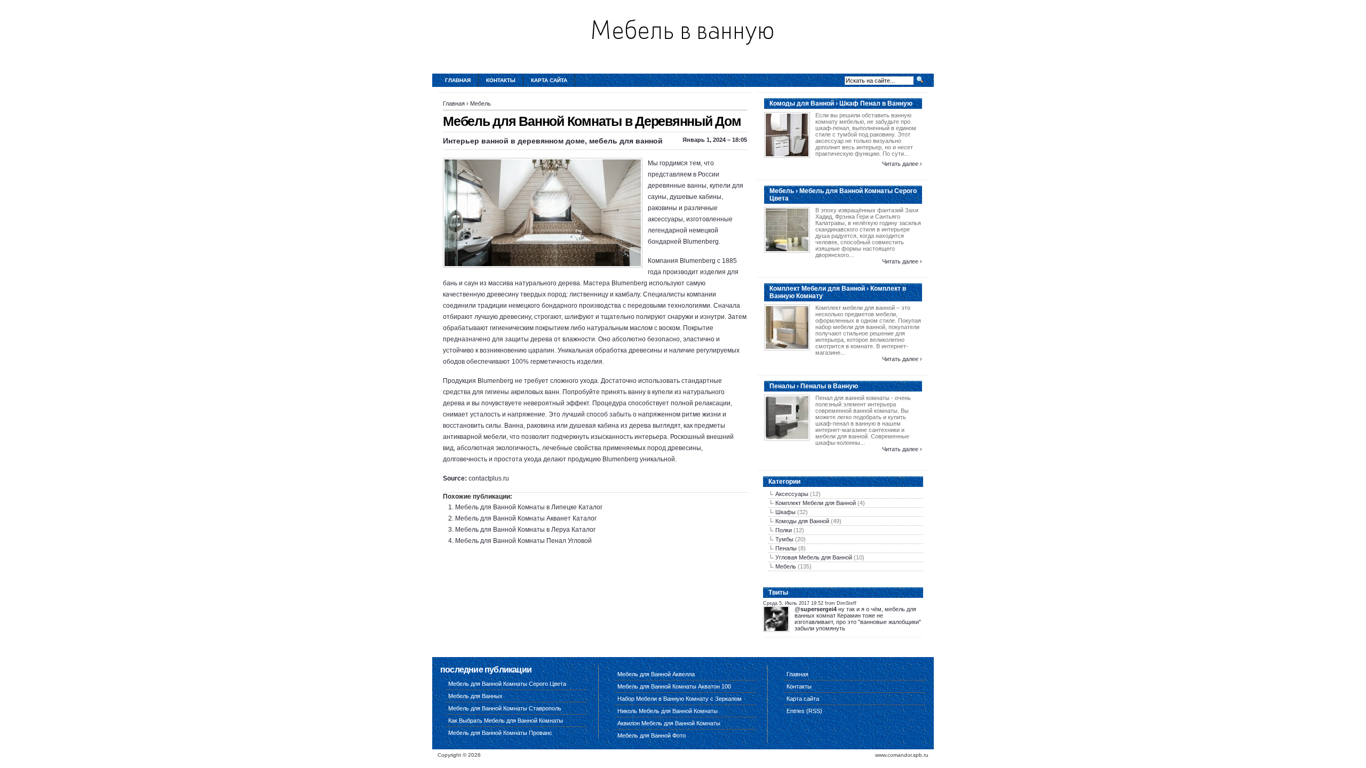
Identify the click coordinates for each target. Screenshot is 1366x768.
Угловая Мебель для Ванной (813, 557)
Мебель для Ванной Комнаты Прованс (500, 733)
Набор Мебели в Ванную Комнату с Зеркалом (679, 698)
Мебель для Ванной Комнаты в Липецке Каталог (528, 507)
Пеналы (786, 548)
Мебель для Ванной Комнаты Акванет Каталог (526, 518)
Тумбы (784, 539)
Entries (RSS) (804, 711)
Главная (458, 80)
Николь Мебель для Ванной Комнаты (667, 711)
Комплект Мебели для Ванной (815, 503)
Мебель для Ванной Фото (651, 735)
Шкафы (785, 512)
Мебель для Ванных (475, 696)
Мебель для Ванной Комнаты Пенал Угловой (523, 541)
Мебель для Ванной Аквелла (656, 674)
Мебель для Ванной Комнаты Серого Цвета (507, 684)
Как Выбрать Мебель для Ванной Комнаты (505, 720)
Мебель (480, 103)
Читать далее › (902, 164)
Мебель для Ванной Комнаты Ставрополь (504, 708)
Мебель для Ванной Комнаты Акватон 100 (674, 686)
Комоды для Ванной (802, 521)
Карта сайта (549, 80)
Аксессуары (791, 494)
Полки (783, 530)
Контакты (500, 80)
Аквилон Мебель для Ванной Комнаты (668, 723)
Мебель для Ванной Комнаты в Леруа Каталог (525, 529)
